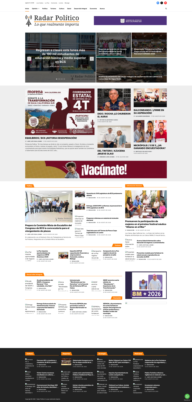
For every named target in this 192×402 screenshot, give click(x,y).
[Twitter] (161, 3)
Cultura (61, 8)
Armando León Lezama (107, 157)
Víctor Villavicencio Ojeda (109, 120)
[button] (92, 59)
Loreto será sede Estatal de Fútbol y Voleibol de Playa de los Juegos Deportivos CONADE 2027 (83, 376)
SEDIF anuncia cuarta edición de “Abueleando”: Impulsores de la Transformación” (111, 284)
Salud (69, 8)
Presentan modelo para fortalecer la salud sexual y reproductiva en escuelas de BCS (150, 255)
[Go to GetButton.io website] (187, 400)
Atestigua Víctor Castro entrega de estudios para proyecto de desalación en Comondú (60, 56)
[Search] (166, 8)
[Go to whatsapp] (187, 396)
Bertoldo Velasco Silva (144, 151)
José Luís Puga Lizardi (34, 141)
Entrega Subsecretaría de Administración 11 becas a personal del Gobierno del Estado (46, 306)
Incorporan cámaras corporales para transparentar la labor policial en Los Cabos (156, 388)
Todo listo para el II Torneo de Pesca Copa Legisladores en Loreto (101, 232)
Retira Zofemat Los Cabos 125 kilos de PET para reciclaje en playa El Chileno (120, 362)
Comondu (54, 3)
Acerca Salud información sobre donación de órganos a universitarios (150, 242)
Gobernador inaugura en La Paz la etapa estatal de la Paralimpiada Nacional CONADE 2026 (148, 51)
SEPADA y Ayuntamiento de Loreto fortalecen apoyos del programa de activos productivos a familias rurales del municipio (112, 308)
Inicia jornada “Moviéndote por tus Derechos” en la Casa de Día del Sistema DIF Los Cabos (79, 284)
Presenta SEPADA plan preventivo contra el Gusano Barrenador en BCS (78, 306)
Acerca (102, 8)
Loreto (61, 3)
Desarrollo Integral (80, 8)
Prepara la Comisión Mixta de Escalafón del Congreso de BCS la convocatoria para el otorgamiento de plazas (48, 228)
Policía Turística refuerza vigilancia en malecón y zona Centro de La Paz (155, 375)
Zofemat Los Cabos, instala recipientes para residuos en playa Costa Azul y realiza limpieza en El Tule (119, 388)
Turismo (53, 8)
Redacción (53, 64)
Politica (44, 8)
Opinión (35, 8)
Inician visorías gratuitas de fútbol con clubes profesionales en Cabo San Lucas (83, 388)
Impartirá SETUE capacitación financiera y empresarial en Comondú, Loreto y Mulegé (79, 255)
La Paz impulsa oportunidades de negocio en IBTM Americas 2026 (43, 254)
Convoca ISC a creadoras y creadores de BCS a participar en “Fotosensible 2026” (48, 362)
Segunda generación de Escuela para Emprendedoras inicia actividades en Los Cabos (112, 51)
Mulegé (67, 3)
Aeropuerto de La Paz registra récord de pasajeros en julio (111, 253)
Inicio (27, 8)
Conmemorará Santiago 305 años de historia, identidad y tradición (47, 387)
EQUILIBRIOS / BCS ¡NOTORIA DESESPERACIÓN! (51, 138)
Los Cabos (39, 3)
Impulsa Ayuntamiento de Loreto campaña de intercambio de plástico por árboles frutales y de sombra (119, 376)
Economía (93, 8)
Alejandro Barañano (143, 116)
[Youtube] (165, 3)
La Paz (47, 3)
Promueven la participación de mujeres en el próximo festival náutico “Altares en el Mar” (145, 224)
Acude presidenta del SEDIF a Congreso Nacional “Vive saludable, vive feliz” (45, 283)
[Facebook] (158, 3)
